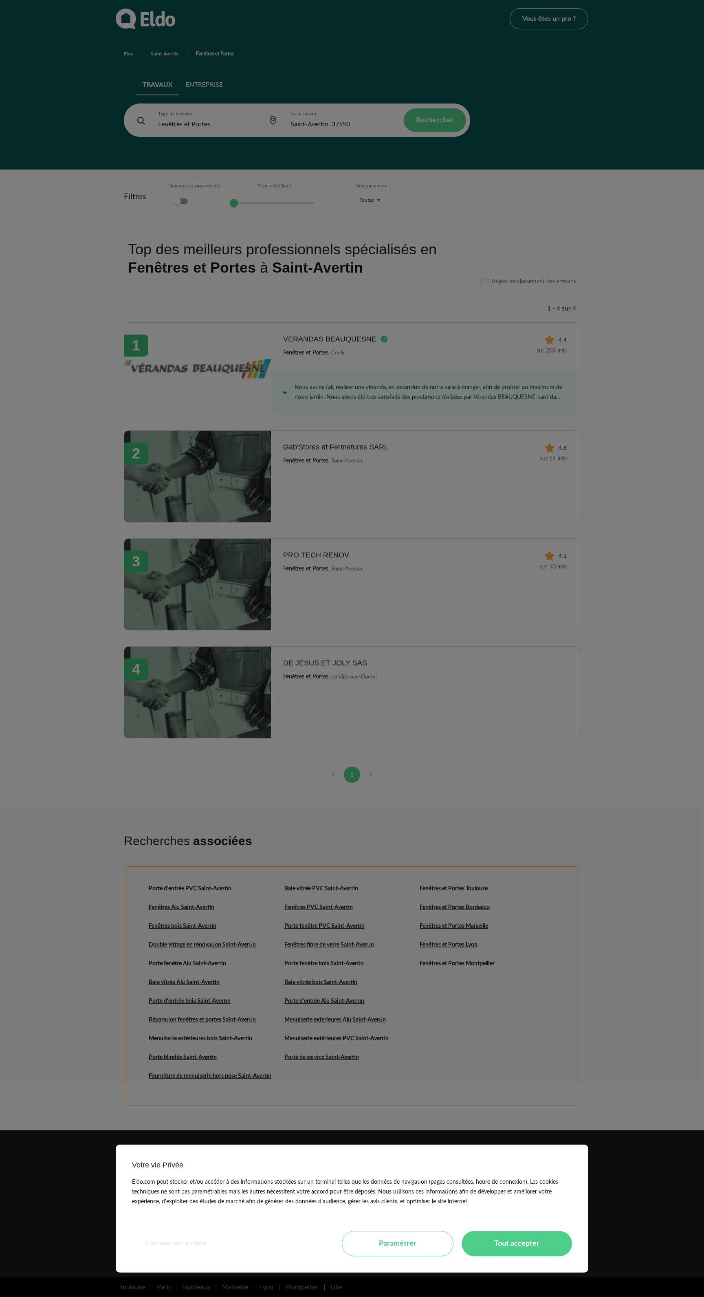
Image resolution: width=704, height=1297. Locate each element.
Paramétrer (397, 1243)
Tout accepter (516, 1243)
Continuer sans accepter (176, 1243)
